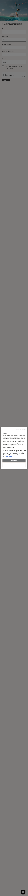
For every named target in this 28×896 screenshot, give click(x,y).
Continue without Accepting (21, 429)
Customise (14, 465)
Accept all (14, 460)
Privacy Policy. (8, 456)
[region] (14, 448)
